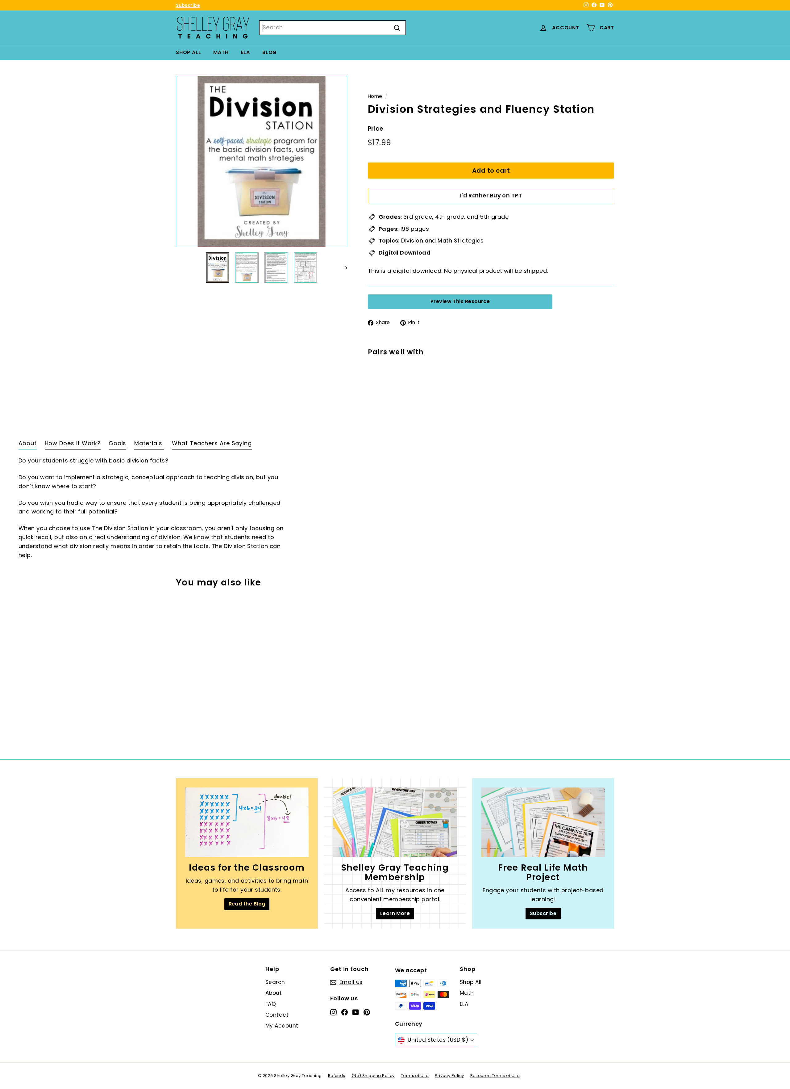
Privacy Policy (449, 1075)
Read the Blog (247, 903)
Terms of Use (415, 1075)
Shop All (188, 52)
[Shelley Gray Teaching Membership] (395, 822)
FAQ (270, 1004)
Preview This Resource (460, 301)
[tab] (28, 445)
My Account (281, 1025)
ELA (245, 52)
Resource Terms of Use (495, 1075)
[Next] (343, 268)
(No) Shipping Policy (373, 1075)
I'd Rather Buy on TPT (491, 195)
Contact (277, 1015)
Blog (269, 52)
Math (220, 52)
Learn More (395, 913)
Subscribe (188, 5)
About (273, 993)
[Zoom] (261, 161)
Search (275, 982)
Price (375, 129)
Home (375, 96)
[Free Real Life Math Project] (543, 822)
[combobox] (332, 27)
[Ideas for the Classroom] (247, 822)
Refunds (336, 1075)
